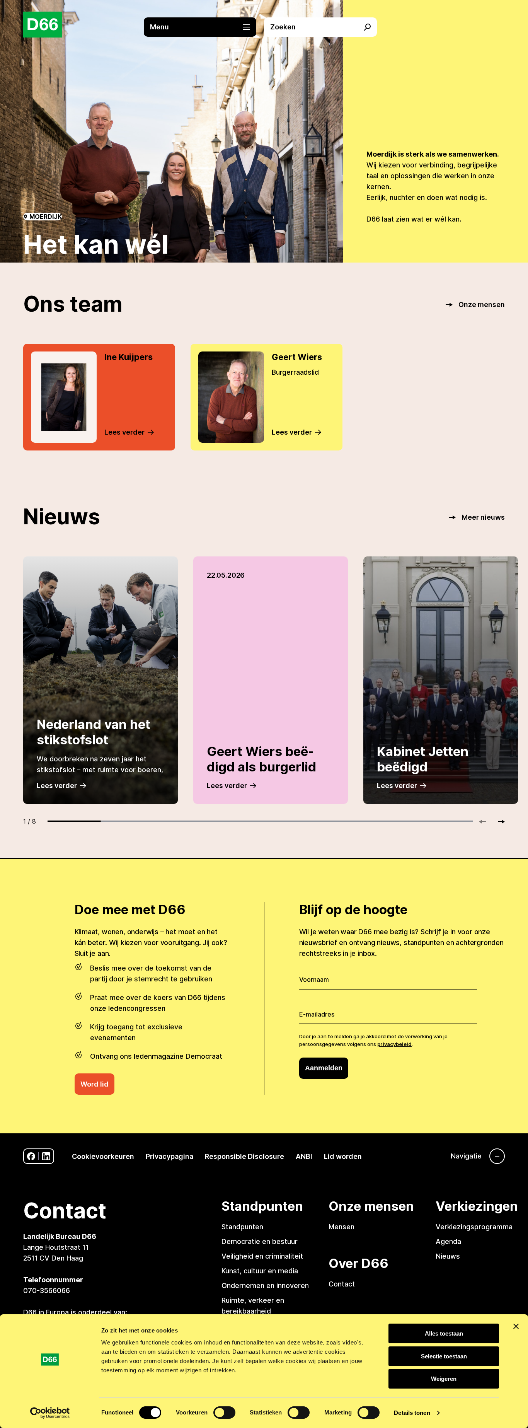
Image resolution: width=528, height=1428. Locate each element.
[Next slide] (498, 822)
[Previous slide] (486, 822)
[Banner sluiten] (516, 1326)
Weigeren (443, 1378)
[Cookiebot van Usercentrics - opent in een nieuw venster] (50, 1413)
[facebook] (31, 1156)
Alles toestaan (444, 1333)
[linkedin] (46, 1156)
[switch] (224, 1412)
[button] (204, 27)
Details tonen (412, 1412)
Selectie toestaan (444, 1356)
